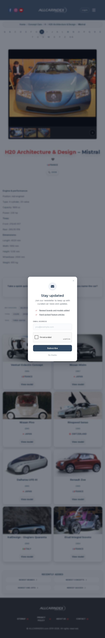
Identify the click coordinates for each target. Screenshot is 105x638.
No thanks (52, 355)
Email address (40, 321)
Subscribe (52, 348)
